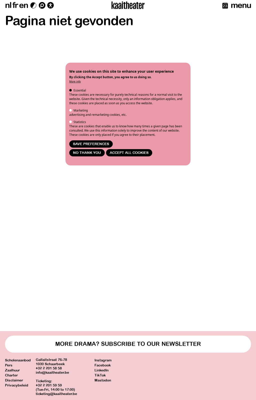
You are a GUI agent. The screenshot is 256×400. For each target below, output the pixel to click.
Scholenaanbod (18, 360)
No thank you (87, 153)
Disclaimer (14, 380)
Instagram (103, 360)
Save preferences (91, 144)
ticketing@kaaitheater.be (56, 394)
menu (241, 5)
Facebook (102, 365)
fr (15, 5)
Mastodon (102, 380)
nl (8, 5)
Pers (8, 365)
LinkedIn (101, 370)
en (23, 5)
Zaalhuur (12, 370)
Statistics (80, 122)
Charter (11, 375)
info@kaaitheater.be (52, 372)
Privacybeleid (16, 385)
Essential (80, 90)
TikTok (100, 375)
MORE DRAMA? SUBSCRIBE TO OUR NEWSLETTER (128, 344)
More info (75, 81)
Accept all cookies (129, 153)
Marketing (81, 110)
